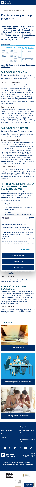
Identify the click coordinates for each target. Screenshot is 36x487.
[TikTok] (31, 448)
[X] (10, 448)
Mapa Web (22, 436)
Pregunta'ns (28, 485)
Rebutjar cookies (18, 267)
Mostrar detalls (25, 249)
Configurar (16, 261)
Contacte (3, 434)
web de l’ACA (14, 169)
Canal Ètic (4, 437)
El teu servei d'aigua (7, 10)
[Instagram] (20, 448)
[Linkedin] (15, 448)
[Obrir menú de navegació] (33, 2)
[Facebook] (5, 448)
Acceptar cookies (18, 255)
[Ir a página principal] (6, 3)
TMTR (20, 195)
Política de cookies (6, 430)
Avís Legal (4, 427)
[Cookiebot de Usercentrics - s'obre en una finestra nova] (26, 218)
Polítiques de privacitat (25, 427)
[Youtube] (25, 448)
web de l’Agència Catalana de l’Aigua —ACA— (15, 118)
